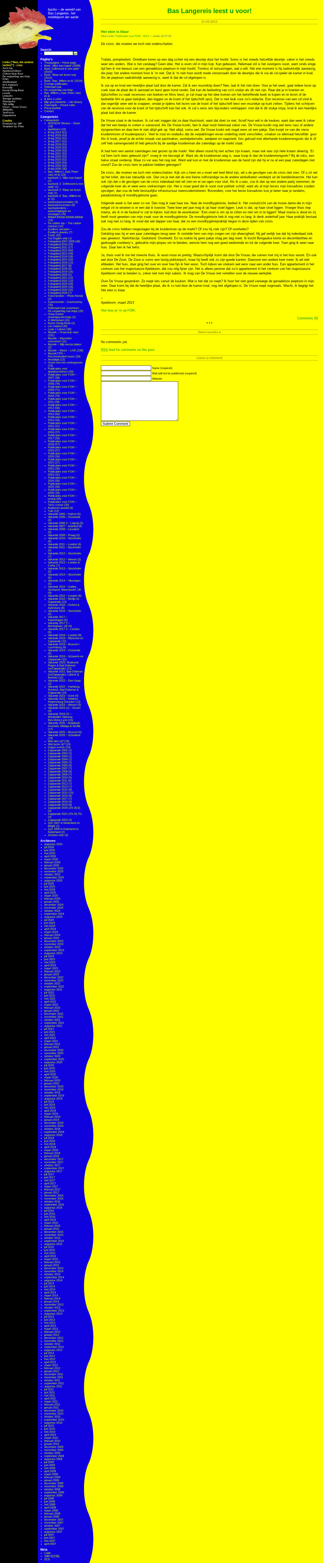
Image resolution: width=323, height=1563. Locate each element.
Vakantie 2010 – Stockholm (64, 538)
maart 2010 (51, 1437)
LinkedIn (8, 95)
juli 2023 (49, 956)
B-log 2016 (54, 138)
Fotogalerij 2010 (57, 244)
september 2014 (54, 1277)
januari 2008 (51, 1516)
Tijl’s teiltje (8, 104)
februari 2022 (52, 1007)
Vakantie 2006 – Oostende (64, 516)
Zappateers (9, 115)
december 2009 (53, 1446)
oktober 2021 (52, 1019)
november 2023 (53, 944)
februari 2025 (52, 898)
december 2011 (53, 1374)
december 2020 (53, 1050)
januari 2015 (51, 1265)
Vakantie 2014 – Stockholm (64, 574)
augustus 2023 (53, 953)
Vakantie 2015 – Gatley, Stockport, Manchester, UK (64, 588)
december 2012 (53, 1337)
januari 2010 (51, 1443)
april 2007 (50, 1543)
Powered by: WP (12, 123)
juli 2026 (49, 847)
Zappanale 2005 (58, 762)
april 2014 (50, 1292)
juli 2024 (49, 919)
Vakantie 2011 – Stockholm (64, 547)
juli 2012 (49, 1352)
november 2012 (53, 1340)
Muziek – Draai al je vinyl (63, 332)
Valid (52, 1555)
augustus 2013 (53, 1313)
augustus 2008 (53, 1495)
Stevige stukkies (12, 98)
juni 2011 (49, 1392)
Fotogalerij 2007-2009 (61, 241)
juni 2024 (49, 922)
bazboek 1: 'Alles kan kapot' (65, 177)
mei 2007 (49, 1540)
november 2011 (53, 1377)
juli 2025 (49, 883)
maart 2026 (51, 859)
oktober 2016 (52, 1201)
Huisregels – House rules (59, 105)
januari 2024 (51, 938)
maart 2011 (51, 1401)
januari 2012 (51, 1371)
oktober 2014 (52, 1274)
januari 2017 (51, 1192)
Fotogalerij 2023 (57, 283)
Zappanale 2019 (58, 804)
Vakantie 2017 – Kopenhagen (57, 618)
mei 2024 (49, 925)
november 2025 (53, 871)
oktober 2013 (52, 1307)
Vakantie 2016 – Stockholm (64, 610)
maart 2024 (51, 931)
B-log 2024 (54, 162)
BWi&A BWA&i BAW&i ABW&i (65, 217)
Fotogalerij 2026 (57, 292)
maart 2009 (51, 1474)
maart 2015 (51, 1259)
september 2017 (54, 1168)
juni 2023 (49, 959)
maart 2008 (51, 1510)
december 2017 (53, 1159)
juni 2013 (49, 1319)
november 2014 (53, 1271)
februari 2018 (52, 1153)
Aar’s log (8, 68)
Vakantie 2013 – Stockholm (64, 568)
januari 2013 (51, 1334)
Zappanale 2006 (58, 765)
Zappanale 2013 (58, 786)
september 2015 (54, 1240)
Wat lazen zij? (56, 744)
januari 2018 (51, 1156)
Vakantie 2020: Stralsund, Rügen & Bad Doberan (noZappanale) (63, 665)
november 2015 (53, 1234)
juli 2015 (49, 1246)
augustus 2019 (53, 1098)
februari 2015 (52, 1262)
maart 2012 (51, 1365)
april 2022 (50, 1001)
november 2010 (53, 1413)
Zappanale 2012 (58, 783)
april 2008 (50, 1507)
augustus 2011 (53, 1386)
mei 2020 (49, 1071)
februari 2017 (52, 1189)
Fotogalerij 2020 (57, 274)
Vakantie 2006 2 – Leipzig (63, 523)
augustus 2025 (53, 880)
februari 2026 (52, 862)
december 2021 (53, 1013)
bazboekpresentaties (61, 201)
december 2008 (53, 1483)
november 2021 (53, 1016)
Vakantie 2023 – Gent (61, 695)
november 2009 (53, 1449)
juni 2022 (49, 995)
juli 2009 (49, 1462)
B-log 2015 (54, 135)
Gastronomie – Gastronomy (65, 301)
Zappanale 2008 (58, 771)
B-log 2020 (54, 150)
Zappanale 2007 (58, 768)
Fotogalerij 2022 (57, 280)
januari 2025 (51, 901)
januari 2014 (51, 1301)
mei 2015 (49, 1253)
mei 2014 (49, 1289)
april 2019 (50, 1110)
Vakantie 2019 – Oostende (64, 650)
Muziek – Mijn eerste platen (64, 344)
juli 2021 (49, 1028)
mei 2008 (49, 1504)
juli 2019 (49, 1101)
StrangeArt (9, 101)
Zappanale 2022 (58, 819)
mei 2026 (49, 853)
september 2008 (54, 1492)
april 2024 (50, 928)
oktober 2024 (52, 910)
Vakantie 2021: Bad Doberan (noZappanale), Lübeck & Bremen (65, 674)
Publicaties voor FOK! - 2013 (132, 36)
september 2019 (54, 1095)
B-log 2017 (54, 141)
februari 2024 (52, 934)
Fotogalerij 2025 (57, 289)
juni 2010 (49, 1428)
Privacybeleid (52, 108)
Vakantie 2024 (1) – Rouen (64, 707)
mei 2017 (49, 1180)
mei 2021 (49, 1034)
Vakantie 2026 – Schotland (64, 735)
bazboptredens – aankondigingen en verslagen (59, 211)
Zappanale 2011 (57, 780)
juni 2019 (49, 1104)
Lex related (55, 326)
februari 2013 (52, 1331)
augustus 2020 (53, 1062)
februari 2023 (52, 971)
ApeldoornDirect (12, 70)
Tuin (50, 510)
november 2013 (53, 1304)
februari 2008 (52, 1513)
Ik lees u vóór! (53, 98)
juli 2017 (49, 1174)
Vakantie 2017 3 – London (63, 629)
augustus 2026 (53, 844)
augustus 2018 (53, 1134)
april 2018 (50, 1147)
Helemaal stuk (53, 86)
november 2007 (53, 1522)
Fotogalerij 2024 (57, 286)
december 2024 (53, 904)
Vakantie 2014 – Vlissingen (64, 580)
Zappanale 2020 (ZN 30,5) (64, 807)
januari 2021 (51, 1047)
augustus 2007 (53, 1531)
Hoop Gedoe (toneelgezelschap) (59, 315)
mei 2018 (49, 1143)
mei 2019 (49, 1107)
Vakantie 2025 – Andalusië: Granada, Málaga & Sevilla (64, 724)
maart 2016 (51, 1222)
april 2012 (50, 1362)
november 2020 (53, 1053)
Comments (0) (307, 318)
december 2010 (53, 1410)
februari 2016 (52, 1225)
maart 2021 (51, 1041)
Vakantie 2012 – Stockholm (64, 553)
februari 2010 (52, 1440)
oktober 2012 (52, 1343)
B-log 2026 (54, 168)
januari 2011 (51, 1407)
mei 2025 (49, 889)
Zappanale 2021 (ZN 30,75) (65, 813)
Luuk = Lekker (57, 329)
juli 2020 (49, 1065)
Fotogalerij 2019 (57, 271)
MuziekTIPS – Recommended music (61, 355)
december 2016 (53, 1195)
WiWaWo (8, 109)
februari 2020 (52, 1080)
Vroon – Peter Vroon (15, 107)
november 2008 (53, 1486)
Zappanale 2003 (58, 756)
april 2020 (50, 1074)
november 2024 (53, 907)
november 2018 (53, 1125)
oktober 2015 (52, 1237)
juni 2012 (49, 1356)
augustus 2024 (53, 916)
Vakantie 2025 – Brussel (62, 732)
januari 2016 (51, 1228)
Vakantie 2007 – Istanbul (63, 526)
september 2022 (54, 986)
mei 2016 (49, 1216)
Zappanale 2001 (58, 750)
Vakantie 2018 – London (62, 635)
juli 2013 (49, 1316)
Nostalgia (53, 359)
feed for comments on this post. (128, 350)
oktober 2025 (52, 874)
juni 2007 (49, 1537)
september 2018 (54, 1131)
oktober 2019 (52, 1092)
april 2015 (50, 1256)
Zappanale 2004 (58, 759)
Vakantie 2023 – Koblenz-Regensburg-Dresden (63, 700)
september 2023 (54, 950)
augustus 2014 (53, 1280)
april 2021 (50, 1037)
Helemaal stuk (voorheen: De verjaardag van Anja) (63, 309)
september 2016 (54, 1204)
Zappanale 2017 (58, 798)
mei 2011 (49, 1395)
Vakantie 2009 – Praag (61, 535)
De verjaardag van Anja (16, 76)
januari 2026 (51, 865)
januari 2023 (51, 974)
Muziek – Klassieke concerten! (60, 340)
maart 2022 (51, 1004)
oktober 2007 (52, 1525)
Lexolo (6, 93)
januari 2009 (51, 1480)
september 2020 (54, 1059)
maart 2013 (51, 1328)
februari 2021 (52, 1044)
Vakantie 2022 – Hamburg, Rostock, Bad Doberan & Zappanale (64, 689)
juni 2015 (49, 1250)
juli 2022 (49, 992)
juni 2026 (49, 850)
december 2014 (53, 1268)
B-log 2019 (54, 147)
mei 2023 (49, 962)
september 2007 (54, 1528)
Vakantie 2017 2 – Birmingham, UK (59, 624)
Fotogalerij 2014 (57, 256)
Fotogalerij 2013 (57, 253)
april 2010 (50, 1434)
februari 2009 (52, 1477)
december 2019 (53, 1086)
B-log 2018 (54, 144)
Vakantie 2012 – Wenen (62, 559)
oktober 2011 (52, 1380)
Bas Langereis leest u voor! (209, 11)
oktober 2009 (52, 1452)
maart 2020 (51, 1077)
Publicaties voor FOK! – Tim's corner (62, 503)
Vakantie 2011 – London (62, 544)
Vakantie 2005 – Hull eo (62, 513)
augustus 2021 (53, 1025)
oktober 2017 (52, 1165)
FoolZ (51, 235)
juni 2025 (49, 886)
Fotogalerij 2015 (57, 259)
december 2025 (53, 868)
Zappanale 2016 (58, 795)
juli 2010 (49, 1425)
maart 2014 (51, 1295)
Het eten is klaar (115, 32)
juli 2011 (49, 1389)
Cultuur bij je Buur (13, 73)
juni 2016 (49, 1213)
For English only (58, 238)
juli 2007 (49, 1534)
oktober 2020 (52, 1056)
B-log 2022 (54, 156)
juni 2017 (49, 1177)
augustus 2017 (53, 1171)
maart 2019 (51, 1113)
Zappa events (56, 747)
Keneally (8, 87)
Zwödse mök (56, 835)
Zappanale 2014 (58, 789)
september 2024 (54, 913)
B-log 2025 (54, 165)
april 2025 (50, 892)
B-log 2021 (54, 153)
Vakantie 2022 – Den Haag (64, 680)
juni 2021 (49, 1031)
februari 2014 (52, 1298)
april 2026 (50, 856)
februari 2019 (52, 1116)
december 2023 (53, 941)
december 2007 (53, 1519)
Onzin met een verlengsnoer (65, 362)
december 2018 (53, 1122)
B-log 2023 (54, 159)
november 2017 (53, 1162)
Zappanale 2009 (58, 774)
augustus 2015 (53, 1243)
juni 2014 (49, 1286)
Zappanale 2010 (58, 777)
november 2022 (53, 980)
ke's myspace (10, 84)
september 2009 (54, 1455)
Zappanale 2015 (58, 792)
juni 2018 (49, 1140)
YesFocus (8, 112)
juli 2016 (49, 1210)
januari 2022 (51, 1010)
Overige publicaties (56, 83)
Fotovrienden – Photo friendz (65, 295)
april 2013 (50, 1325)
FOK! (6, 79)
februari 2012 (52, 1368)
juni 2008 (49, 1501)
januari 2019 (51, 1119)
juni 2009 (49, 1465)
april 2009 (50, 1471)
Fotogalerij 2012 (57, 250)
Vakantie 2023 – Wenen (62, 704)
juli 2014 (49, 1283)
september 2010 (54, 1419)
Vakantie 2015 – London (62, 595)
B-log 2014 (54, 132)
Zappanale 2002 (58, 753)
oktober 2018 (52, 1128)
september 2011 (54, 1383)
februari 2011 (52, 1404)
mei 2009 (49, 1468)
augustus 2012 (53, 1349)
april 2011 (50, 1398)
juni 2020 (49, 1068)
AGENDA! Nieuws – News (64, 123)
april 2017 (50, 1183)
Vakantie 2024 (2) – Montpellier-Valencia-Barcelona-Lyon (60, 716)
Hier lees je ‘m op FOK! (118, 310)
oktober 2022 (52, 983)
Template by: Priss (13, 126)
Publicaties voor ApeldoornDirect (58, 370)
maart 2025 (51, 895)
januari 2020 (51, 1083)
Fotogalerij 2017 (57, 265)
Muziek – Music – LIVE (62, 350)
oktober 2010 (52, 1416)
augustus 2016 (53, 1207)
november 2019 (53, 1089)
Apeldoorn (54, 129)
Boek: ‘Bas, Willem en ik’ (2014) (63, 80)
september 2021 (54, 1022)
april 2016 (50, 1219)
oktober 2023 (52, 947)
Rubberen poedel (58, 507)
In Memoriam (56, 320)
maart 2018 (51, 1150)
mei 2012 (49, 1359)
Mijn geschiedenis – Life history (63, 101)
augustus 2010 (53, 1422)
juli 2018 (49, 1137)
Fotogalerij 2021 (57, 277)
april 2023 (50, 965)
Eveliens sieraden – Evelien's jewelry (60, 231)
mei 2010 (49, 1431)
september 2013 (54, 1310)
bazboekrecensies (59, 204)
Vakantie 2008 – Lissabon (63, 529)
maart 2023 (51, 968)
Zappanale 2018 (58, 801)
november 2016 (53, 1198)
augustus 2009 (53, 1459)
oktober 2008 (52, 1489)
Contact (49, 111)
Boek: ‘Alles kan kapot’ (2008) (62, 65)
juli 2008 (49, 1498)
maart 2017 (51, 1186)
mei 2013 (49, 1322)
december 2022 (53, 977)
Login (47, 1552)
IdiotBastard (10, 82)
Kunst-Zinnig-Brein (13, 90)
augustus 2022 (53, 989)
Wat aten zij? (56, 741)
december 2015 (53, 1231)
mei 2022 (49, 998)
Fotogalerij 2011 (57, 247)
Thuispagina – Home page (60, 62)
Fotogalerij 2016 (57, 262)
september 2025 (54, 877)
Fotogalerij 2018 (57, 268)
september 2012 (54, 1346)
